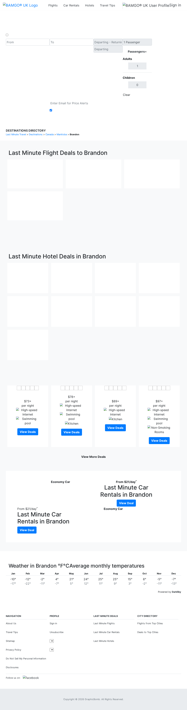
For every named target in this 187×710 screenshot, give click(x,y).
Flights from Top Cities (150, 623)
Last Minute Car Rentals (107, 632)
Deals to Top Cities (147, 632)
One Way (15, 35)
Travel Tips (107, 5)
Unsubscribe (56, 632)
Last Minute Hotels (104, 641)
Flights (53, 5)
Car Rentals (71, 5)
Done (146, 95)
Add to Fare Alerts (66, 110)
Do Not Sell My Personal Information (26, 658)
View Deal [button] (126, 503)
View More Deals (93, 457)
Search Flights (167, 68)
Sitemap (10, 641)
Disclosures (12, 667)
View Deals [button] (28, 432)
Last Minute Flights (104, 623)
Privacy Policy (13, 649)
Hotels (89, 5)
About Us (11, 623)
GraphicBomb (92, 699)
